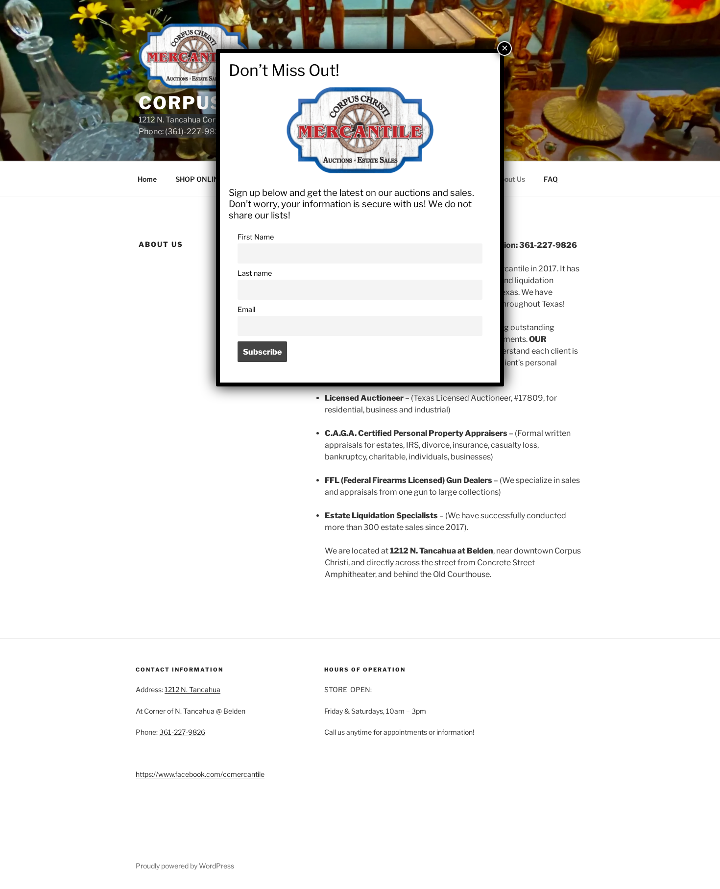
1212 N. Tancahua (192, 689)
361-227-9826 (182, 732)
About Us (510, 179)
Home (147, 179)
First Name (256, 237)
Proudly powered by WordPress (185, 866)
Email (246, 309)
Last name (255, 273)
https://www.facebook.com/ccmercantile (200, 774)
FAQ (551, 179)
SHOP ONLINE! (200, 179)
